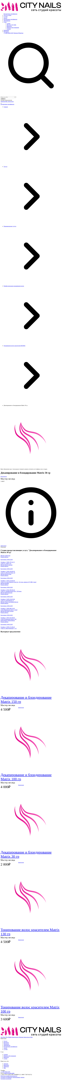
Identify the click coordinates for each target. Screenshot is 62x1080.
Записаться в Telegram (18, 1037)
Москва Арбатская (8, 559)
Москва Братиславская (8, 568)
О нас (5, 22)
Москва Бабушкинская (8, 596)
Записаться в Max (28, 1037)
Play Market (9, 1037)
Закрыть (3, 98)
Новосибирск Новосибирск (8, 624)
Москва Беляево (11, 587)
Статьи (8, 23)
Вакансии (9, 26)
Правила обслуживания (13, 27)
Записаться (11, 101)
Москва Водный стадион (8, 615)
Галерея (9, 29)
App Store (3, 1037)
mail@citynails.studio (9, 1073)
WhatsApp (20, 33)
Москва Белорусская (18, 578)
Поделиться (4, 476)
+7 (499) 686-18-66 (8, 33)
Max (6, 101)
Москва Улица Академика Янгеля (9, 606)
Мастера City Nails (11, 24)
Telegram (15, 33)
